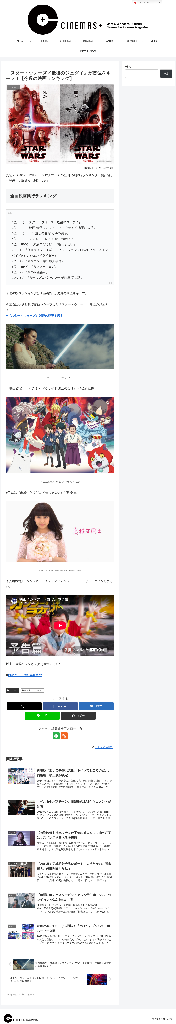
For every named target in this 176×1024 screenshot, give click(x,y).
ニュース (14, 690)
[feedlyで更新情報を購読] (56, 735)
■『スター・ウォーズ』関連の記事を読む (35, 315)
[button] (78, 716)
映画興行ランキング (33, 690)
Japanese (143, 2)
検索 (128, 66)
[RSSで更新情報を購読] (64, 735)
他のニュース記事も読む (25, 675)
